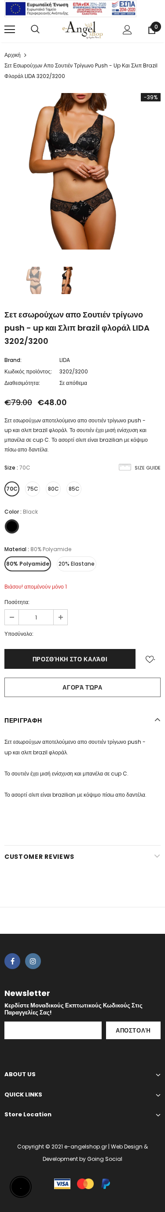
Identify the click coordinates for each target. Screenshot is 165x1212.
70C (12, 488)
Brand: (13, 360)
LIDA (64, 360)
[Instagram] (33, 961)
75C (32, 488)
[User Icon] (127, 29)
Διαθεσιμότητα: (22, 383)
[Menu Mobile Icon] (9, 29)
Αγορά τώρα (82, 687)
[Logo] (82, 29)
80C (53, 488)
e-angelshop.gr (85, 1146)
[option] (82, 171)
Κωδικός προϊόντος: (28, 371)
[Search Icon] (35, 29)
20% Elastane (77, 563)
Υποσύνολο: (18, 634)
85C (74, 488)
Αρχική (12, 55)
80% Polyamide (27, 563)
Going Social (104, 1159)
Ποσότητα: (16, 602)
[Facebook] (12, 961)
